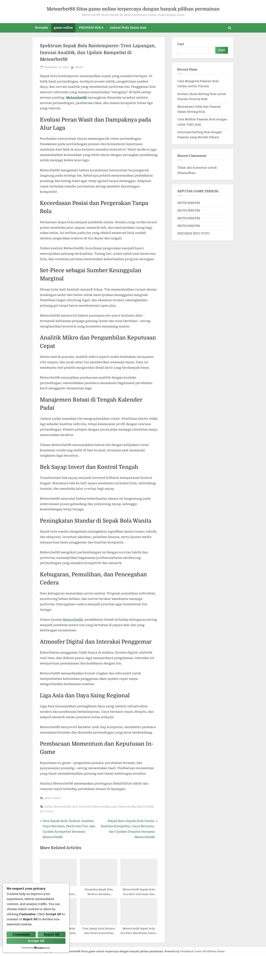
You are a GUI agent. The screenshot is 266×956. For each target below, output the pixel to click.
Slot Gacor (47, 811)
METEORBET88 (188, 203)
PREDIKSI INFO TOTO (193, 233)
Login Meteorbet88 (122, 806)
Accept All (36, 941)
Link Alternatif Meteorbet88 (90, 806)
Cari (180, 44)
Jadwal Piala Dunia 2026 (127, 27)
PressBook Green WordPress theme (202, 951)
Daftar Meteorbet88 (57, 806)
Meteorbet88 (76, 97)
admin (79, 67)
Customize (21, 934)
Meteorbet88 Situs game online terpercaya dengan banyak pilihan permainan (133, 9)
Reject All (51, 934)
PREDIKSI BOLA (91, 27)
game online (63, 27)
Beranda (41, 27)
